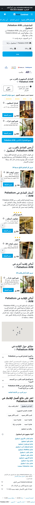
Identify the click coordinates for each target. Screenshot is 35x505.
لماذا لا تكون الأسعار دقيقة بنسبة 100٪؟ (19, 489)
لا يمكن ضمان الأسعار (20, 476)
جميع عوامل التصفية (8, 95)
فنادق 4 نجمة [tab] (17, 420)
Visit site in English (16, 9)
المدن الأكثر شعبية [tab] (27, 415)
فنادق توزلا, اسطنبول (27, 461)
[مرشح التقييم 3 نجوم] (24, 99)
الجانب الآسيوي (21, 502)
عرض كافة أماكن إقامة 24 (24, 273)
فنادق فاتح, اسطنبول (27, 441)
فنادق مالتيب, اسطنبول (26, 452)
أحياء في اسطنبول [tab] (27, 406)
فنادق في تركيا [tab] (17, 424)
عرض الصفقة (8, 115)
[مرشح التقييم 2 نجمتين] (31, 99)
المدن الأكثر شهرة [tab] (13, 415)
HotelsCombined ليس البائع (23, 482)
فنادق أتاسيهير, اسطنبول (26, 458)
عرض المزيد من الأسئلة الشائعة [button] (17, 392)
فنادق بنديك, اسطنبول (27, 463)
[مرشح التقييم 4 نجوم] (17, 99)
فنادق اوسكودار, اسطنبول (25, 444)
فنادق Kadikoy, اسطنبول (25, 449)
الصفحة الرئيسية (29, 498)
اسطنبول (32, 502)
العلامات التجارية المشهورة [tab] (24, 411)
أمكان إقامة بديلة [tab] (13, 406)
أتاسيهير (13, 502)
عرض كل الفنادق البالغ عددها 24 (23, 167)
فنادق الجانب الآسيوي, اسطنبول (24, 438)
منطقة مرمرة (11, 498)
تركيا (22, 498)
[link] (17, 140)
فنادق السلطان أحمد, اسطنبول (24, 447)
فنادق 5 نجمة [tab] (28, 424)
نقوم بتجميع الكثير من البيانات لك (21, 485)
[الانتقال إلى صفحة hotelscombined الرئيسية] (20, 14)
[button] (2, 8)
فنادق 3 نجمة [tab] (28, 420)
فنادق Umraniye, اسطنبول (25, 466)
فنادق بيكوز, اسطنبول (27, 455)
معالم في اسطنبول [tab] (26, 429)
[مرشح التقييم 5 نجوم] (9, 99)
